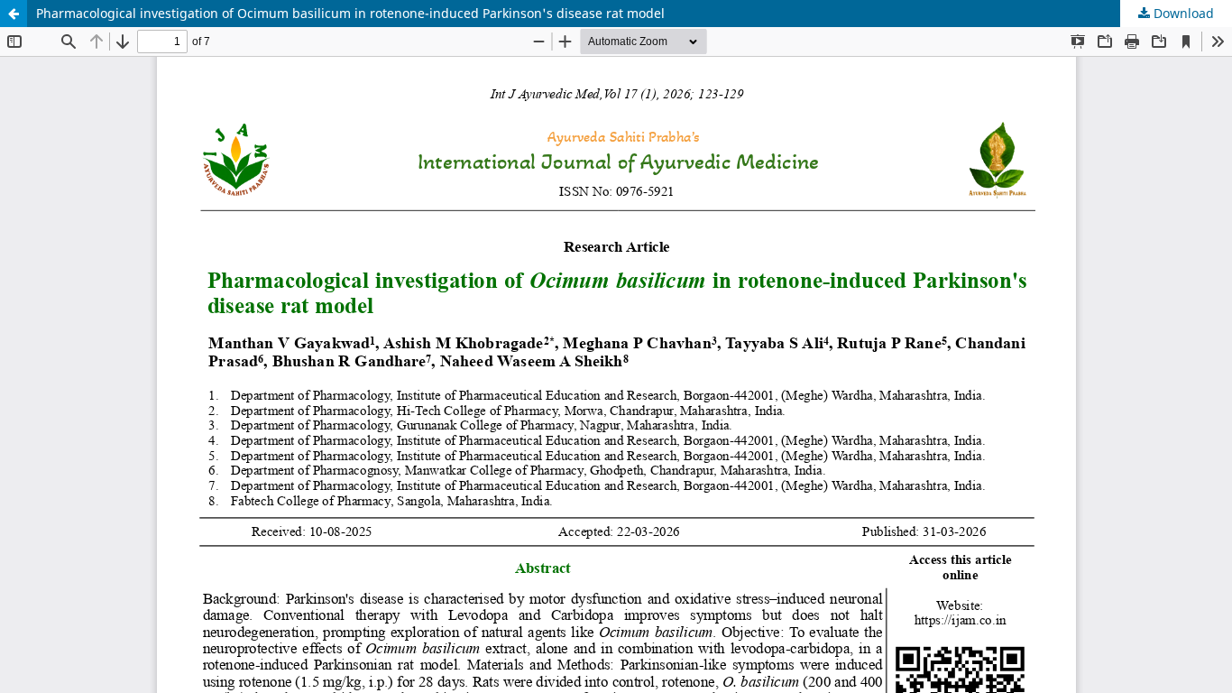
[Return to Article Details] (13, 13)
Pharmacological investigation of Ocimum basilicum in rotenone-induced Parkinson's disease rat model (350, 13)
